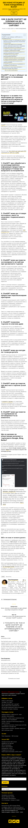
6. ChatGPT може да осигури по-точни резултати (14, 59)
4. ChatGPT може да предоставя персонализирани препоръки (10, 55)
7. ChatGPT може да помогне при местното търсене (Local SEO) (12, 61)
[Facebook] (23, 580)
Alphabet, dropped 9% (9, 491)
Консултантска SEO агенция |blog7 (11, 805)
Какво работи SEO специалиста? (10, 705)
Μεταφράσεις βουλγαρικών (9, 798)
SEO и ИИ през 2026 (7, 730)
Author (3, 576)
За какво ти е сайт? (7, 702)
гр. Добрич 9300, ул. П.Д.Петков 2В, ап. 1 (13, 807)
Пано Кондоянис (20, 28)
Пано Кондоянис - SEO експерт (10, 736)
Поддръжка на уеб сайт (8, 750)
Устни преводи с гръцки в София (11, 800)
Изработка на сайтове (8, 743)
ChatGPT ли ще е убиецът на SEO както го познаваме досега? (12, 37)
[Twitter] (25, 580)
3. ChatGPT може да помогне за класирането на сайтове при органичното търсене (13, 52)
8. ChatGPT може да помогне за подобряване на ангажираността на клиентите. (14, 64)
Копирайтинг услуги (7, 748)
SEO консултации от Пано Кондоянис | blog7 (14, 5)
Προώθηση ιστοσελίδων (8, 795)
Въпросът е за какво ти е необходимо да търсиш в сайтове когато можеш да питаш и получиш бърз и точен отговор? (14, 42)
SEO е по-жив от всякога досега (11, 70)
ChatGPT (3, 124)
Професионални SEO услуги (9, 741)
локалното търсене (7, 401)
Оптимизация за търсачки (10, 599)
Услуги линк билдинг (7, 746)
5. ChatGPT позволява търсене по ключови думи (14, 57)
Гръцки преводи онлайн (8, 796)
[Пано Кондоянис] (4, 584)
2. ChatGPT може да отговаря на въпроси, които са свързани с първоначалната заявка (14, 49)
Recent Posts (8, 576)
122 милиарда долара (8, 566)
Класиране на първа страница (10, 709)
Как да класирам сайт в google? (10, 704)
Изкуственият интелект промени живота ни (13, 728)
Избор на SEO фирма (7, 700)
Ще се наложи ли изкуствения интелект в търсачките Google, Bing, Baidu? (12, 67)
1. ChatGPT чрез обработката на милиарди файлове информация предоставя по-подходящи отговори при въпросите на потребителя (14, 46)
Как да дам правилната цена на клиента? (13, 707)
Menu (14, 12)
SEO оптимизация (6, 745)
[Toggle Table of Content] (23, 35)
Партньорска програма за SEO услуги (12, 751)
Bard (7, 449)
